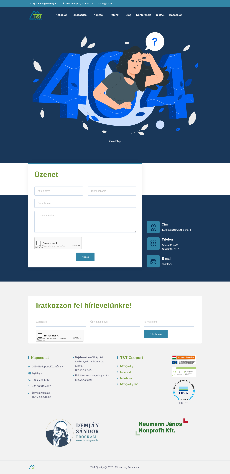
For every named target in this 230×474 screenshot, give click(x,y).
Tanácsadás (79, 14)
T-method (125, 372)
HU (181, 403)
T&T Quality (127, 366)
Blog (128, 14)
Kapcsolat (175, 14)
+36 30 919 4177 (170, 249)
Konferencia (143, 14)
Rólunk (114, 14)
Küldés (85, 257)
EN (187, 403)
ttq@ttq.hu (107, 3)
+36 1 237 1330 (170, 244)
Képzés (98, 14)
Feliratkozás (155, 334)
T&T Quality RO (129, 384)
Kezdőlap (61, 14)
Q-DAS (160, 14)
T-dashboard (127, 378)
